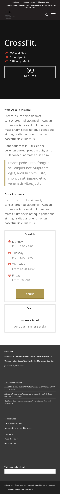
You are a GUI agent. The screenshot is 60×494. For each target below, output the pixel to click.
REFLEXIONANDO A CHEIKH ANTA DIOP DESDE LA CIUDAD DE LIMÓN (29, 387)
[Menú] (52, 14)
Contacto (15, 2)
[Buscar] (45, 14)
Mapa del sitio (43, 2)
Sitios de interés (29, 2)
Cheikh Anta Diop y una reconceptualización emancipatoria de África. (27, 401)
